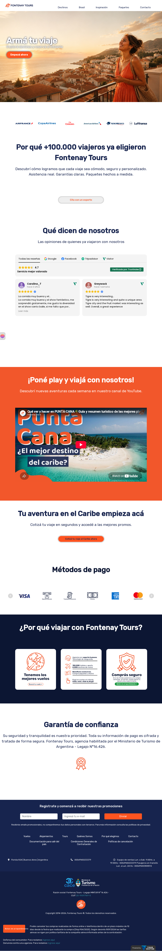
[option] (81, 56)
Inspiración (102, 7)
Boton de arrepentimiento (15, 929)
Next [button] (151, 596)
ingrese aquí (49, 940)
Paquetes (124, 7)
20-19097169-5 (83, 895)
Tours (65, 836)
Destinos (63, 7)
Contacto (145, 7)
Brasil (82, 7)
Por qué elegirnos (110, 836)
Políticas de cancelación (120, 841)
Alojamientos (46, 836)
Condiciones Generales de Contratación (84, 843)
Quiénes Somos (85, 836)
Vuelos (27, 836)
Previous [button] (10, 596)
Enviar (123, 816)
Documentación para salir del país (44, 843)
